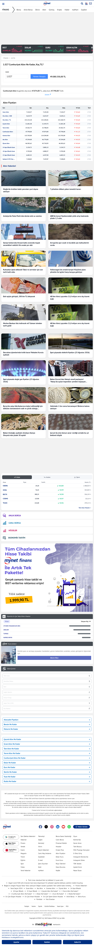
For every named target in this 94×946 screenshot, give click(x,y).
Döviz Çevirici (11, 669)
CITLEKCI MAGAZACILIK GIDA (11, 626)
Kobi (39, 867)
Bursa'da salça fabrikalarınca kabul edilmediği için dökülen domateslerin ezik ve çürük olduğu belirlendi (23, 407)
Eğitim (23, 860)
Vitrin (40, 847)
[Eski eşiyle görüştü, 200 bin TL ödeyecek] (23, 285)
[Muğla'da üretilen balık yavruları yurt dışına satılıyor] (23, 178)
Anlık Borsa (28, 10)
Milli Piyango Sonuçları (81, 850)
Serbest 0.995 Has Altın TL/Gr (9, 159)
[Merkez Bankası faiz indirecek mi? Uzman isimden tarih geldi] (23, 312)
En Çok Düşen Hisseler (13, 897)
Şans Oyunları (43, 864)
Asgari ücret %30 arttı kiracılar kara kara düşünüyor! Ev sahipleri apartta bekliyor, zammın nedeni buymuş (45, 883)
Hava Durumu (60, 867)
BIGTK (5, 494)
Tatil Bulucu (77, 847)
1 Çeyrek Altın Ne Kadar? (49, 891)
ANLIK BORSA (15, 515)
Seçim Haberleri (43, 850)
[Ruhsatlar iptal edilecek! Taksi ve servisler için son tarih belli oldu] (23, 259)
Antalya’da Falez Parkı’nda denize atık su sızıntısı (22, 216)
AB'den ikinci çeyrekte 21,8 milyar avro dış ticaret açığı (69, 297)
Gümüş (51, 10)
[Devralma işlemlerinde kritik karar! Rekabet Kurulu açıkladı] (23, 341)
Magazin (23, 853)
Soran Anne (77, 843)
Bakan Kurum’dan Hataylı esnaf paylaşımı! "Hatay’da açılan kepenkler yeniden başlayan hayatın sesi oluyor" (68, 380)
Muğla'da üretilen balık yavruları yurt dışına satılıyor (20, 190)
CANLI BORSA (15, 523)
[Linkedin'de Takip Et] (57, 826)
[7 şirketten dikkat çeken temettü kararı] (70, 178)
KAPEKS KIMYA (7, 637)
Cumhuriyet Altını (8, 131)
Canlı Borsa (60, 840)
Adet (7, 72)
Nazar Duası (77, 870)
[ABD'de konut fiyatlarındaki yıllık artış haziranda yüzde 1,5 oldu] (70, 205)
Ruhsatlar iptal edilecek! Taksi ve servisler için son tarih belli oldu (23, 270)
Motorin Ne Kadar (11, 729)
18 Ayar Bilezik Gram (9, 151)
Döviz (37, 10)
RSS (67, 906)
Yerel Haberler (25, 870)
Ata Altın (5, 139)
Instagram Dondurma (80, 857)
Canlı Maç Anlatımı (44, 853)
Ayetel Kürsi (77, 867)
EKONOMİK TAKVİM (16, 537)
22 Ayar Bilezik (32, 891)
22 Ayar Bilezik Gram (9, 155)
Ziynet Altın (6, 143)
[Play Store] (11, 837)
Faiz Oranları (50, 899)
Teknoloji (41, 836)
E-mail (40, 860)
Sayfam (84, 10)
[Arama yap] (82, 3)
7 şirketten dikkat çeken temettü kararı (65, 189)
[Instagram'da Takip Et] (52, 826)
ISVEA (5, 490)
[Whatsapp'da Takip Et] (69, 826)
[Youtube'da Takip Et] (63, 826)
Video (23, 867)
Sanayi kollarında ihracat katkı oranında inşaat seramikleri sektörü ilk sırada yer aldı (21, 244)
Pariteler (39, 899)
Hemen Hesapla (39, 76)
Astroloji (41, 843)
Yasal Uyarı (60, 906)
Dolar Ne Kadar (10, 762)
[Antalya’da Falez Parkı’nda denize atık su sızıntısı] (23, 205)
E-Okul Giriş (77, 853)
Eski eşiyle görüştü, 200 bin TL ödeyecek (19, 296)
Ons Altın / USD (7, 116)
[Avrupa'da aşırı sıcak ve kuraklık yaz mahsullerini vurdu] (70, 232)
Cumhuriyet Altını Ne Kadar (15, 758)
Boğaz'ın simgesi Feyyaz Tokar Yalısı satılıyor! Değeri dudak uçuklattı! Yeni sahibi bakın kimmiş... (38, 886)
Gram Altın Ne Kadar (12, 744)
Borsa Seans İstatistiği (63, 836)
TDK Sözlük (77, 864)
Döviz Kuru (82, 897)
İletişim (26, 906)
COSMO (5, 499)
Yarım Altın (6, 128)
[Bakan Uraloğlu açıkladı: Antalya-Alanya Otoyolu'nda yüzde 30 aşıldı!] (23, 422)
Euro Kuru (59, 860)
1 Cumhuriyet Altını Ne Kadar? (21, 894)
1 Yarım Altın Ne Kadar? (70, 891)
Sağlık (40, 840)
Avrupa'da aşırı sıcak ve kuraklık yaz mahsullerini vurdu (69, 244)
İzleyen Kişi (84, 621)
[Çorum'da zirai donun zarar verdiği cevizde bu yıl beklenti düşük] (70, 422)
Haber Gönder (83, 827)
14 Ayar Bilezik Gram (9, 147)
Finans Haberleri (81, 886)
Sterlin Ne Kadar (10, 772)
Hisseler (58, 847)
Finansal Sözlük (61, 843)
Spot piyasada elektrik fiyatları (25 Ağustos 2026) (70, 352)
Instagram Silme (79, 860)
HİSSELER (13, 530)
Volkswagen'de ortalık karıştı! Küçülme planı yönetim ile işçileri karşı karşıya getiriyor (68, 270)
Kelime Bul (77, 840)
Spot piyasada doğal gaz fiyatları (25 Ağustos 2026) (21, 380)
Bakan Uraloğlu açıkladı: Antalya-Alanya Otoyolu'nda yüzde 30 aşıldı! (19, 434)
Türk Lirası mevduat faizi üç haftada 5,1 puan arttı (45, 880)
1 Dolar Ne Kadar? (42, 894)
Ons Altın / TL (7, 120)
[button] (3, 4)
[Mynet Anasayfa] (47, 3)
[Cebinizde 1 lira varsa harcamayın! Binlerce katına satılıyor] (70, 395)
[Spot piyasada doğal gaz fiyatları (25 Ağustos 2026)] (23, 368)
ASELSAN (6, 630)
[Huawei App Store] (11, 850)
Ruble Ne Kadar (10, 781)
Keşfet (58, 870)
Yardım (34, 906)
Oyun (75, 836)
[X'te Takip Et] (46, 826)
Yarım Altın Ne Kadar (12, 753)
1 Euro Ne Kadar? (58, 894)
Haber (67, 10)
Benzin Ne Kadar (10, 724)
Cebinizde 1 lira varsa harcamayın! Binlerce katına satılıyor (69, 407)
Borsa (19, 10)
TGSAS (5, 503)
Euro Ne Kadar (9, 767)
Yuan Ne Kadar (9, 776)
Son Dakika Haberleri (28, 836)
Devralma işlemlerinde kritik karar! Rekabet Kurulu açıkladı (23, 353)
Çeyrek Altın (6, 124)
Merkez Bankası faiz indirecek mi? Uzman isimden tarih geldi (22, 324)
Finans (23, 843)
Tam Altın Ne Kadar (11, 748)
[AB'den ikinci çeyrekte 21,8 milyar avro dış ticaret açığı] (70, 285)
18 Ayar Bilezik (18, 891)
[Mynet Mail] (90, 4)
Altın (44, 10)
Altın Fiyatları (60, 853)
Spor (22, 864)
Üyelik (40, 906)
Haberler (24, 840)
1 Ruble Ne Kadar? (73, 894)
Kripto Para (60, 850)
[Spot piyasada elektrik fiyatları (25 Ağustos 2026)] (70, 341)
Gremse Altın (6, 135)
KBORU (5, 486)
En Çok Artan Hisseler (32, 897)
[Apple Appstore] (11, 843)
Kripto (59, 10)
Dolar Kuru (60, 857)
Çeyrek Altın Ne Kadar (12, 739)
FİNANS (5, 9)
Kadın (23, 850)
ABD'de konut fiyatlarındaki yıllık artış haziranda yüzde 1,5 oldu (69, 217)
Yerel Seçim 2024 (16, 888)
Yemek (23, 847)
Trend (23, 857)
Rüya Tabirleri (61, 864)
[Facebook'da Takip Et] (40, 826)
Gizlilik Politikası (49, 906)
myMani (75, 10)
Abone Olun (54, 658)
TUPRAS (5, 633)
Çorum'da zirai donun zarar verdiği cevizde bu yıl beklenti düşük (69, 434)
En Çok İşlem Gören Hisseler (53, 897)
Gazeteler (41, 857)
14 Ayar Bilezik (75, 888)
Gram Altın (6, 112)
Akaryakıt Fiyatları (11, 720)
